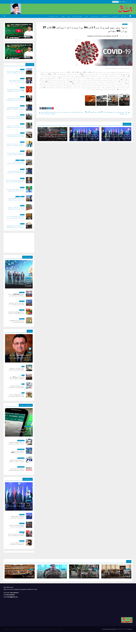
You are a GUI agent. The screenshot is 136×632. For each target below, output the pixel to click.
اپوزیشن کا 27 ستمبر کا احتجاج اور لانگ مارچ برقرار (117, 572)
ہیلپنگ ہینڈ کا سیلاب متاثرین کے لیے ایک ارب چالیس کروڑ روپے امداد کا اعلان (15, 136)
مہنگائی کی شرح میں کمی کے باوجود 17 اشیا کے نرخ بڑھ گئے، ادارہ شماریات (16, 313)
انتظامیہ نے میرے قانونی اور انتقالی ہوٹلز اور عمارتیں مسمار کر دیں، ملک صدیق (15, 145)
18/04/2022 (27, 359)
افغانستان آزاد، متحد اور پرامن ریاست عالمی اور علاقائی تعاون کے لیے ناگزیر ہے (117, 136)
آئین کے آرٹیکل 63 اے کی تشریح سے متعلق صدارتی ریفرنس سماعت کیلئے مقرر (16, 378)
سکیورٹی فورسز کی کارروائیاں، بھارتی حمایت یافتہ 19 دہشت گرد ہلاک (16, 163)
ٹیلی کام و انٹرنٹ (77, 16)
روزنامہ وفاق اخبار (53, 16)
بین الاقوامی (105, 16)
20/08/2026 (29, 576)
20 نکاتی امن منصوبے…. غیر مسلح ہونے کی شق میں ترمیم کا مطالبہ (16, 535)
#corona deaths (106, 36)
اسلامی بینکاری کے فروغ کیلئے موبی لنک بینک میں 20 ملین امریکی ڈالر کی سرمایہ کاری (16, 471)
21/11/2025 (27, 285)
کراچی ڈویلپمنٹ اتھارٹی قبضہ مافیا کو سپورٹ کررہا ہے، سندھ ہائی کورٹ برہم (16, 396)
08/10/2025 (27, 508)
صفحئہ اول (123, 16)
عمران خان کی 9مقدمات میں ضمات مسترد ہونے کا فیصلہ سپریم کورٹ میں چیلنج (16, 200)
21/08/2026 (126, 576)
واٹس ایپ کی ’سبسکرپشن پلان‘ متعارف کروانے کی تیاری (21, 432)
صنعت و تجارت (94, 16)
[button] (4, 16)
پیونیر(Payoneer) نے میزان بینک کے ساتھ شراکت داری (16, 294)
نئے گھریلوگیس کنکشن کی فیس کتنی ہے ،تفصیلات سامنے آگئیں (15, 108)
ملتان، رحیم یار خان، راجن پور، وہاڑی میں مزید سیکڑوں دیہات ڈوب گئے (15, 127)
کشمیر (62, 16)
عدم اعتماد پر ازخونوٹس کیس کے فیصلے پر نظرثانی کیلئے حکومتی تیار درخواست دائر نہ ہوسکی (16, 370)
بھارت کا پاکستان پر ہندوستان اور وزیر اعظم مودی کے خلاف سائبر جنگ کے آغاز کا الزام (62, 112)
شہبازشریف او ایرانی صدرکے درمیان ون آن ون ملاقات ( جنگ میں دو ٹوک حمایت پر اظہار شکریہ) (15, 228)
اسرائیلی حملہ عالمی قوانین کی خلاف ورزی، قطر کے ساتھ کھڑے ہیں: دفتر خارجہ (15, 154)
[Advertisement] (22, 242)
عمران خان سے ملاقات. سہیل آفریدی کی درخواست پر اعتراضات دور (16, 82)
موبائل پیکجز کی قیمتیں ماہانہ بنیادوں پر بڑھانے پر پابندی (16, 444)
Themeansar (129, 629)
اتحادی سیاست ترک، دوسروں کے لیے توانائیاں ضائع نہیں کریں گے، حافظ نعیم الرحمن (15, 191)
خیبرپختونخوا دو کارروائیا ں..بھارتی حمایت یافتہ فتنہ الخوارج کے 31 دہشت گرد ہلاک (15, 118)
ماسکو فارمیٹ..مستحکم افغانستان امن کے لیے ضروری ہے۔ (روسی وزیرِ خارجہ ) (84, 136)
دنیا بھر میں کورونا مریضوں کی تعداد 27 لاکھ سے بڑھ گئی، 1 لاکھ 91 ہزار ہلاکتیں (106, 112)
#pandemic (90, 36)
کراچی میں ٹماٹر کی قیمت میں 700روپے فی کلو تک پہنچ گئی (15, 90)
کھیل (68, 16)
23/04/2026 (27, 433)
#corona (114, 36)
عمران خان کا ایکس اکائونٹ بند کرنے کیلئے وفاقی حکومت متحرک (15, 100)
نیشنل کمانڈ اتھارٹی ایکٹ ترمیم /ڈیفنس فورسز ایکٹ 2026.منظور (22, 573)
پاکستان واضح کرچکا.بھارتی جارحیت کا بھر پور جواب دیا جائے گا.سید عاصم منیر (15, 218)
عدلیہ (30, 352)
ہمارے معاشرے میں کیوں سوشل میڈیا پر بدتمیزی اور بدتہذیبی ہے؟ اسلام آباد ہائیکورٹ (16, 388)
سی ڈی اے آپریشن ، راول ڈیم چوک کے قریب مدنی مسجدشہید (16, 208)
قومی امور (115, 16)
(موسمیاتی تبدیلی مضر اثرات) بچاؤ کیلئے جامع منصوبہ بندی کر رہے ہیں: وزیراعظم (15, 181)
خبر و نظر (22, 160)
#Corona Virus (98, 36)
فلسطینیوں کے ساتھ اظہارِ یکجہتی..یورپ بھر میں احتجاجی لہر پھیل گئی (53, 136)
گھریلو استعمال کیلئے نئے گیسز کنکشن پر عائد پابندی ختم (16, 172)
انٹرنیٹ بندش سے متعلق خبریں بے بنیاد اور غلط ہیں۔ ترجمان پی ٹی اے (17, 461)
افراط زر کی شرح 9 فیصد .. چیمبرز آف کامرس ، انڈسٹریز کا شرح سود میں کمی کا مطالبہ (16, 323)
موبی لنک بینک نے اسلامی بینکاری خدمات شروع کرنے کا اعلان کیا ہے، (19, 284)
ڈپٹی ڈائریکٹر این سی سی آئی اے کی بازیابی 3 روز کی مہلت (15, 71)
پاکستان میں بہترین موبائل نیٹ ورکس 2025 (17, 451)
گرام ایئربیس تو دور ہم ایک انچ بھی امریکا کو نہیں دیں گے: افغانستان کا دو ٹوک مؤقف (16, 545)
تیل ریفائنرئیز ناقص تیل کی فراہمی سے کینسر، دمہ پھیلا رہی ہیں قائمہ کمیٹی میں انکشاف (16, 305)
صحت (86, 16)
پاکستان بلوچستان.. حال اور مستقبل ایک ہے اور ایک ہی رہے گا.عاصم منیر (53, 573)
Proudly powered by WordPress (109, 629)
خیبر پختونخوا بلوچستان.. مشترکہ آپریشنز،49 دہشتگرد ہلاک (86, 573)
